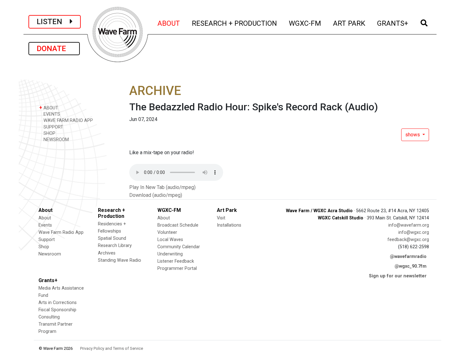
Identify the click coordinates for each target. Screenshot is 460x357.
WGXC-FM (305, 23)
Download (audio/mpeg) (155, 195)
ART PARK (349, 23)
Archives (106, 253)
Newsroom (49, 254)
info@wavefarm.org (408, 225)
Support (46, 239)
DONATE (54, 48)
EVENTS (51, 114)
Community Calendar (178, 246)
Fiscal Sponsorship (57, 309)
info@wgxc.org (413, 232)
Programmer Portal (177, 268)
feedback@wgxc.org (408, 239)
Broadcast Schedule (177, 225)
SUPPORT (52, 127)
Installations (229, 225)
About (44, 218)
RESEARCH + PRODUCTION (234, 23)
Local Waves (170, 239)
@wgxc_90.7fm (411, 266)
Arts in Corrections (57, 302)
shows (413, 135)
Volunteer (167, 232)
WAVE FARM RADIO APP (67, 120)
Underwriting (170, 254)
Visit (221, 218)
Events (45, 225)
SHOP (48, 133)
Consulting (49, 317)
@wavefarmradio (408, 256)
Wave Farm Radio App (61, 232)
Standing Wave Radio (119, 260)
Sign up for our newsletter (398, 276)
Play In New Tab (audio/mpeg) (162, 187)
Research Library (115, 245)
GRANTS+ (393, 23)
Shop (43, 246)
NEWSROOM (55, 139)
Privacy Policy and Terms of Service (111, 348)
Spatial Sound (112, 238)
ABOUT (169, 23)
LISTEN (53, 21)
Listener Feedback (175, 261)
